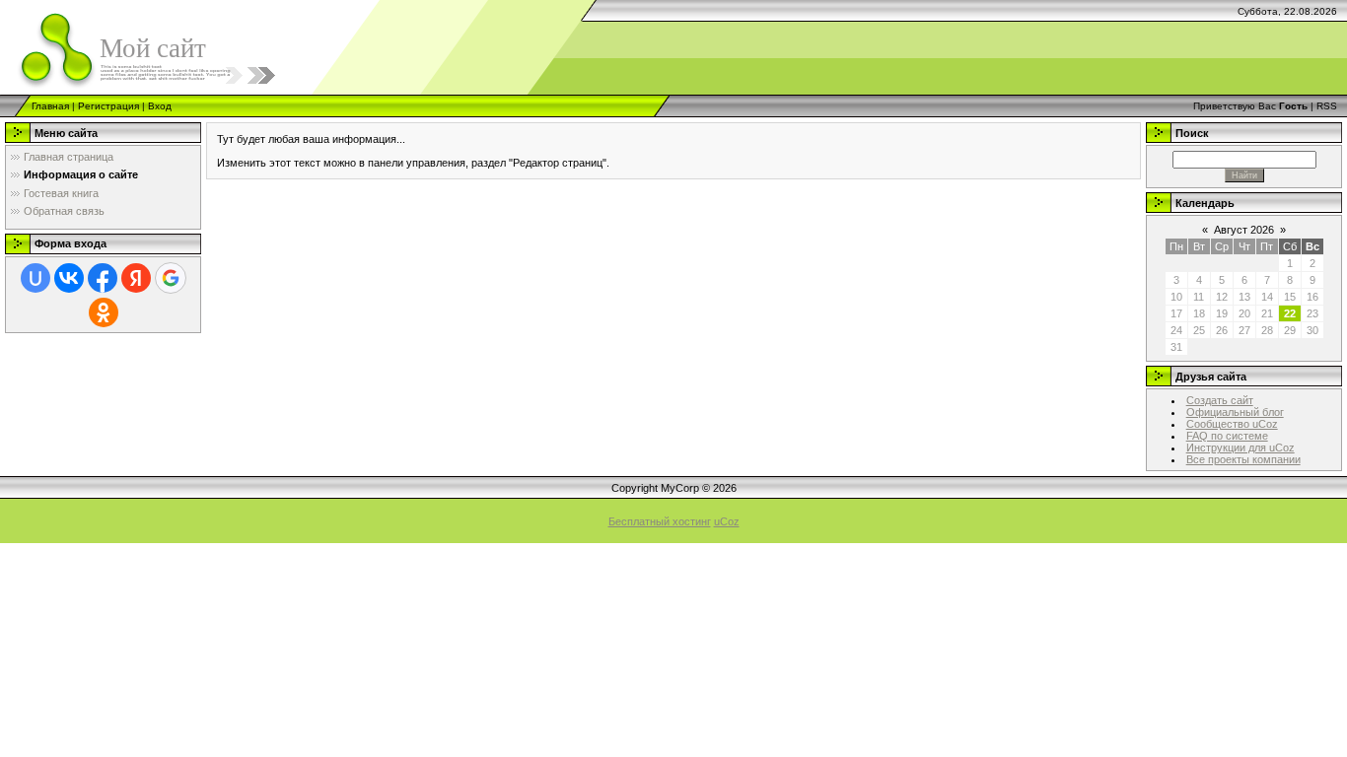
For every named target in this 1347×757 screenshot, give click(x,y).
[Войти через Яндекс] (136, 278)
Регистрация (108, 106)
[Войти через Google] (170, 278)
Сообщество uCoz (1232, 424)
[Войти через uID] (35, 278)
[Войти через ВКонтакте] (69, 278)
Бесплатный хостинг (659, 521)
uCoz (727, 521)
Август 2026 (1244, 230)
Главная (50, 106)
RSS (1326, 106)
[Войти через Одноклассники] (103, 312)
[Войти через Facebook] (102, 278)
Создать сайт (1219, 400)
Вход (160, 106)
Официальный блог (1235, 412)
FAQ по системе (1227, 436)
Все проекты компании (1243, 459)
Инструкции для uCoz (1240, 447)
